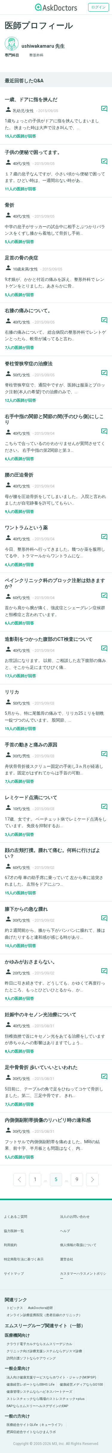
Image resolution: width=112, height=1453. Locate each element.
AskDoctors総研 (40, 1308)
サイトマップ (14, 1274)
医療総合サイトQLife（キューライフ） (35, 1425)
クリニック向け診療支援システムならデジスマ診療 (44, 1351)
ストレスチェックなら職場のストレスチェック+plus (46, 1399)
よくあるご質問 (15, 1217)
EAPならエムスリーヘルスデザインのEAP (37, 1406)
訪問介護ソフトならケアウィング (31, 1358)
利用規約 (10, 1245)
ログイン (98, 7)
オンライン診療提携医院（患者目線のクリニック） (44, 1315)
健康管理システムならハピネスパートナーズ (39, 1392)
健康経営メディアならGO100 (81, 1385)
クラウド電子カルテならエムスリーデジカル (39, 1344)
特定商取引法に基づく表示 (24, 1259)
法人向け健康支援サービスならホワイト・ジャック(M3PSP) (51, 1377)
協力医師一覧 (14, 1231)
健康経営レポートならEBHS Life (31, 1385)
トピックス (15, 1308)
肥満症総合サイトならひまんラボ (31, 1432)
